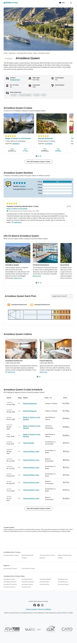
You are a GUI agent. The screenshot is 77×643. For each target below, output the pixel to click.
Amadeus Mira (44, 582)
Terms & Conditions (44, 609)
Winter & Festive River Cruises (65, 556)
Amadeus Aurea (27, 579)
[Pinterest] (38, 606)
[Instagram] (42, 606)
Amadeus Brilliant (45, 579)
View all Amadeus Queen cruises (38, 162)
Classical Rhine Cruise (31, 451)
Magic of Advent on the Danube (18, 138)
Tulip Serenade (28, 443)
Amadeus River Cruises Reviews (47, 556)
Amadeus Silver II (63, 584)
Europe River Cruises (10, 568)
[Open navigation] (71, 2)
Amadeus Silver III (9, 587)
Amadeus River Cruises (11, 555)
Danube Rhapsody (45, 138)
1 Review (22, 186)
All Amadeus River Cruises (27, 556)
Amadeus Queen (27, 584)
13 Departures (15, 80)
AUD (63, 3)
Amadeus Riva (44, 584)
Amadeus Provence (10, 584)
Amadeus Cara (63, 579)
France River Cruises (28, 568)
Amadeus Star (26, 587)
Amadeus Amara (9, 579)
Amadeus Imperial (28, 582)
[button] (36, 156)
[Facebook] (34, 606)
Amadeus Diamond (10, 582)
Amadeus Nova (63, 582)
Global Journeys (31, 609)
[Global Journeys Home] (11, 2)
